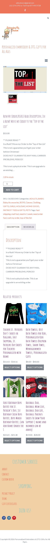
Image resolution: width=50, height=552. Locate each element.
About (4, 469)
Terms (4, 499)
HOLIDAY (20, 206)
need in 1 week (26, 214)
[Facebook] (4, 518)
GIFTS (6, 206)
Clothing (36, 202)
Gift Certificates (9, 504)
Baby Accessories (11, 202)
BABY (40, 198)
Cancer (29, 202)
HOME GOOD (32, 206)
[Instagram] (9, 518)
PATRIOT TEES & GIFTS (14, 210)
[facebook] (25, 10)
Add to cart (12, 190)
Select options (12, 367)
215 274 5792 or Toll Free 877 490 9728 (25, 6)
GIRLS (12, 206)
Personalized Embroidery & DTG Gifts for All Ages (24, 49)
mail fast (15, 214)
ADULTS (33, 198)
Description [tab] (13, 227)
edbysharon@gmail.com (25, 3)
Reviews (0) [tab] (28, 227)
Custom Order (8, 479)
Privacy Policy (8, 493)
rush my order (13, 218)
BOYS (22, 202)
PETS (28, 210)
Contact (5, 474)
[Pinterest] (14, 518)
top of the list (26, 218)
